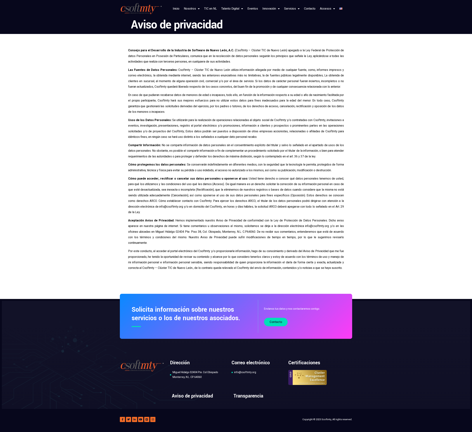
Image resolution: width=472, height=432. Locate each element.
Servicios (290, 8)
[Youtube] (140, 419)
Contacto (309, 8)
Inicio (176, 8)
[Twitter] (128, 419)
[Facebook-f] (122, 419)
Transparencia (248, 396)
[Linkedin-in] (134, 419)
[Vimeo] (146, 419)
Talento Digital (230, 8)
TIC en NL (210, 8)
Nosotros (190, 8)
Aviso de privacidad (192, 396)
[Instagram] (152, 419)
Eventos (252, 8)
